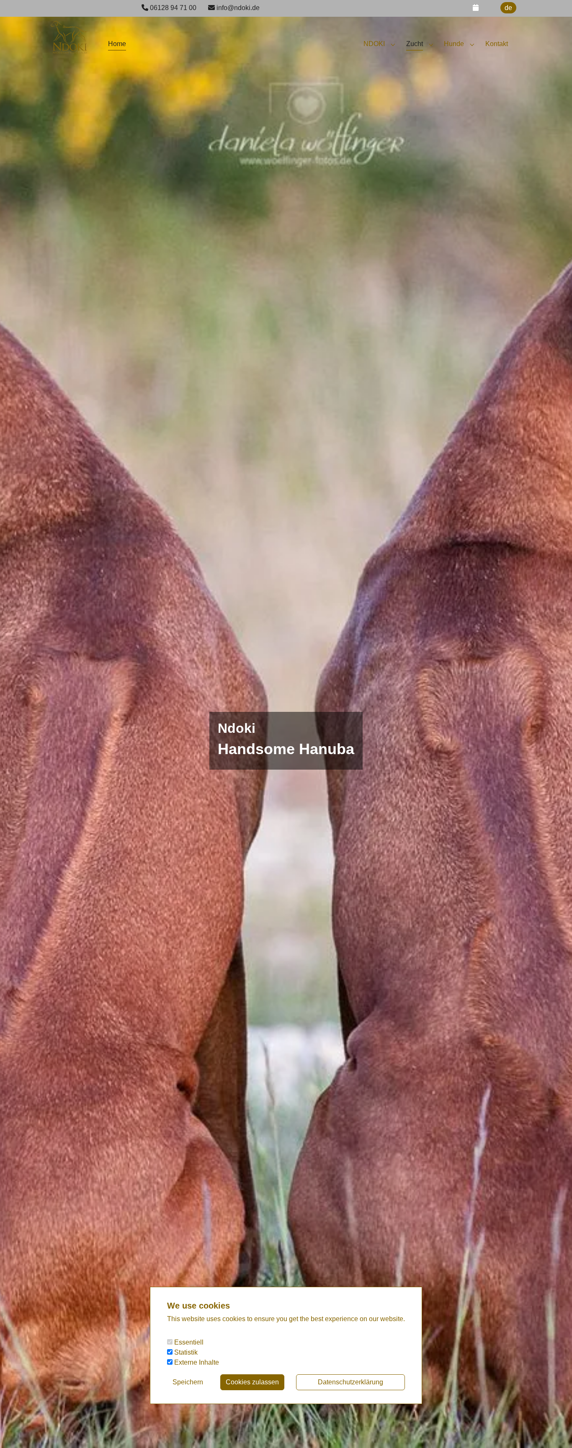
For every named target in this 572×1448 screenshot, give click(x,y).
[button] (476, 7)
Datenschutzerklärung (350, 1382)
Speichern (188, 1382)
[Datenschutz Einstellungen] (16, 1430)
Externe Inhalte (196, 1362)
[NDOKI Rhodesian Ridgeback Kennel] (69, 33)
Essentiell (188, 1342)
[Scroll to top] (554, 1430)
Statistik (185, 1352)
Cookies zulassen (252, 1382)
